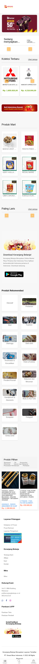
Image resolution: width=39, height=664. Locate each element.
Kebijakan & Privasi (10, 525)
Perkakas (26, 465)
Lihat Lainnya (29, 41)
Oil (15, 462)
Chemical (7, 464)
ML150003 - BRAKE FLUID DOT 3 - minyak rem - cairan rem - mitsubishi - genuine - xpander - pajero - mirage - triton (28, 494)
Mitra (5, 576)
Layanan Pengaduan (11, 531)
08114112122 (6, 596)
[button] (17, 29)
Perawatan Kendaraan (11, 465)
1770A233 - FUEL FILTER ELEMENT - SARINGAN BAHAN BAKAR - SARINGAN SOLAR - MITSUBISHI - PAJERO (9, 494)
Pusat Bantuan (9, 528)
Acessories (23, 462)
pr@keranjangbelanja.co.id (11, 593)
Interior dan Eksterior (21, 464)
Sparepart (7, 462)
